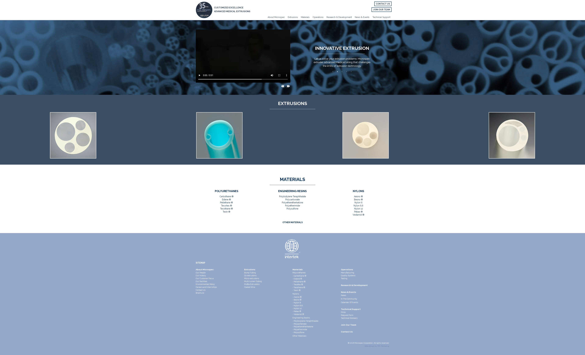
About (271, 17)
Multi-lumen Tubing (253, 281)
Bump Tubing (250, 272)
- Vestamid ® (298, 314)
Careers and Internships (206, 287)
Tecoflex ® (226, 205)
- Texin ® (296, 290)
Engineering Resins (301, 318)
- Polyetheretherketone (302, 326)
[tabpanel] (342, 56)
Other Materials (299, 336)
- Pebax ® (296, 311)
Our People (201, 272)
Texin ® (226, 212)
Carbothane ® (227, 196)
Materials (305, 17)
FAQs (343, 312)
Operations (318, 17)
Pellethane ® (226, 202)
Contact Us (383, 4)
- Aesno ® (297, 297)
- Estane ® (297, 279)
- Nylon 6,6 (297, 305)
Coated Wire (249, 287)
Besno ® (358, 199)
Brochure (200, 293)
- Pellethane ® (299, 281)
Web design (369, 346)
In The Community (349, 299)
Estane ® (226, 199)
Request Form (347, 315)
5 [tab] (351, 71)
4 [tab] (346, 71)
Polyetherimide (292, 205)
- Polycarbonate (299, 324)
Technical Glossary (349, 318)
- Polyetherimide (299, 329)
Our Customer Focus (205, 278)
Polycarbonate (292, 199)
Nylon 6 (358, 202)
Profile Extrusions (251, 284)
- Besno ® (296, 300)
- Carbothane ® (299, 276)
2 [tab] (337, 71)
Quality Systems (348, 275)
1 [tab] (332, 71)
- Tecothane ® (298, 287)
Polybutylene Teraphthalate (292, 196)
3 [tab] (342, 71)
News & (358, 17)
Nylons (295, 294)
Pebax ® (358, 212)
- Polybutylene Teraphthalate (305, 321)
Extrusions (293, 17)
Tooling (344, 278)
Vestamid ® (358, 215)
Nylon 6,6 (358, 205)
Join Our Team (381, 9)
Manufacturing (347, 272)
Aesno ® (358, 196)
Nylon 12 (358, 208)
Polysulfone (292, 208)
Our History (201, 275)
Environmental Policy (205, 284)
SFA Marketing (383, 346)
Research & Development (339, 17)
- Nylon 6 (296, 302)
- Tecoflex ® (297, 284)
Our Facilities (201, 281)
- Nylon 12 (297, 308)
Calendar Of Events (349, 302)
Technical (377, 17)
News (343, 295)
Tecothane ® (226, 208)
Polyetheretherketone (292, 202)
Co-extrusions (250, 275)
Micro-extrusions (251, 278)
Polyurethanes (298, 272)
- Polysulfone (298, 332)
